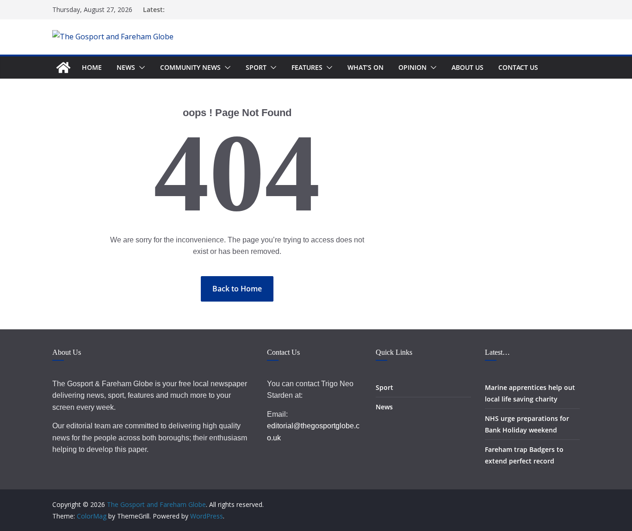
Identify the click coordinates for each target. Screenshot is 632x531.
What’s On (365, 67)
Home (92, 67)
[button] (140, 67)
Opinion (412, 67)
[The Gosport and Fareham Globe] (63, 67)
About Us (467, 67)
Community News (190, 67)
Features (306, 67)
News (126, 67)
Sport (256, 67)
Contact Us (518, 67)
